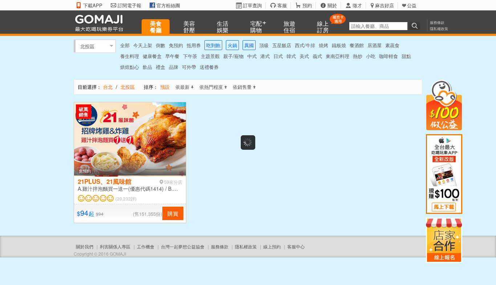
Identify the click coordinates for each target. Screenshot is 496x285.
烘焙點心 (129, 66)
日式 (278, 56)
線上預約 (272, 246)
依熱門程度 (211, 86)
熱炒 (357, 56)
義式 (317, 56)
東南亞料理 (337, 56)
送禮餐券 (209, 66)
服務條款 (437, 22)
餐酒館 (357, 45)
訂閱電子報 (129, 5)
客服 (282, 5)
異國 (249, 45)
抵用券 (194, 45)
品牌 (173, 66)
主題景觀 (210, 56)
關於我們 (84, 246)
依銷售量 (242, 86)
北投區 (87, 45)
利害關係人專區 (115, 246)
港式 (265, 56)
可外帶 (189, 66)
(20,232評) (126, 198)
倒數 (160, 45)
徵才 (357, 5)
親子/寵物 (233, 56)
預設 (165, 86)
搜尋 (415, 26)
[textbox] (378, 26)
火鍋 (232, 45)
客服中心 (296, 246)
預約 (307, 5)
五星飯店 (281, 45)
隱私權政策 (439, 28)
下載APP (92, 5)
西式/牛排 (305, 45)
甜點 (406, 56)
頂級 (264, 45)
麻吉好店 (384, 5)
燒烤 (323, 45)
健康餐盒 (152, 56)
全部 (125, 45)
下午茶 (190, 56)
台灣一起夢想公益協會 (182, 246)
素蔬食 (392, 45)
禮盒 (160, 66)
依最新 (182, 86)
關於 (332, 5)
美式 (304, 56)
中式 (252, 56)
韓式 (291, 56)
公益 (411, 5)
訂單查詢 (252, 5)
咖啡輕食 (388, 56)
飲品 (147, 66)
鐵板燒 (339, 45)
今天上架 (142, 45)
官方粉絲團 (168, 5)
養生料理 (129, 56)
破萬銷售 (83, 112)
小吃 (370, 56)
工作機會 (145, 246)
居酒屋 (374, 45)
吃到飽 (213, 45)
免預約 (176, 45)
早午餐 (172, 56)
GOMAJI (101, 23)
